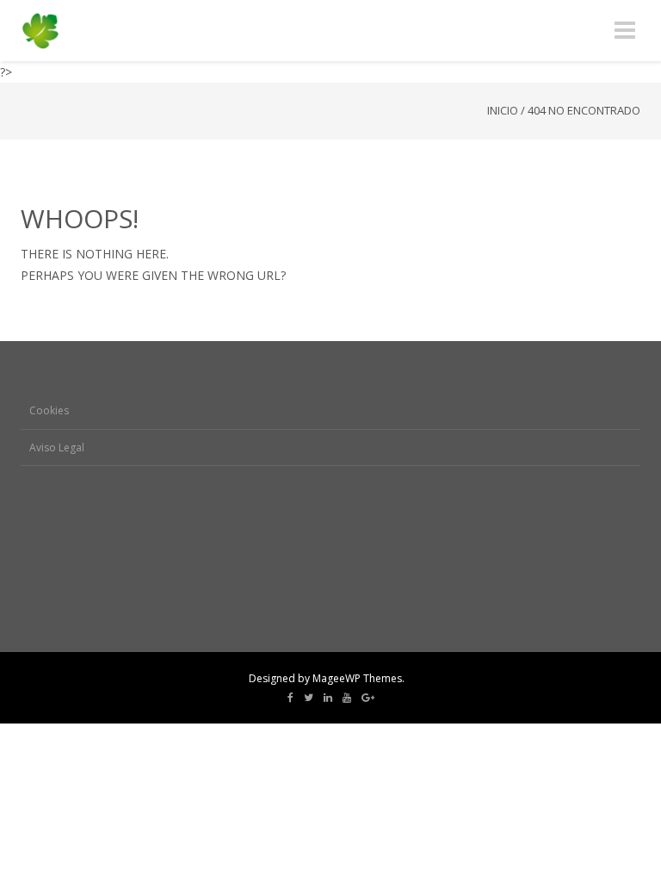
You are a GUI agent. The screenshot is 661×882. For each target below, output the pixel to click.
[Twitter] (308, 697)
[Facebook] (290, 697)
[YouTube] (347, 697)
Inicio (502, 110)
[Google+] (367, 697)
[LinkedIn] (328, 697)
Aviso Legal (56, 447)
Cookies (49, 410)
